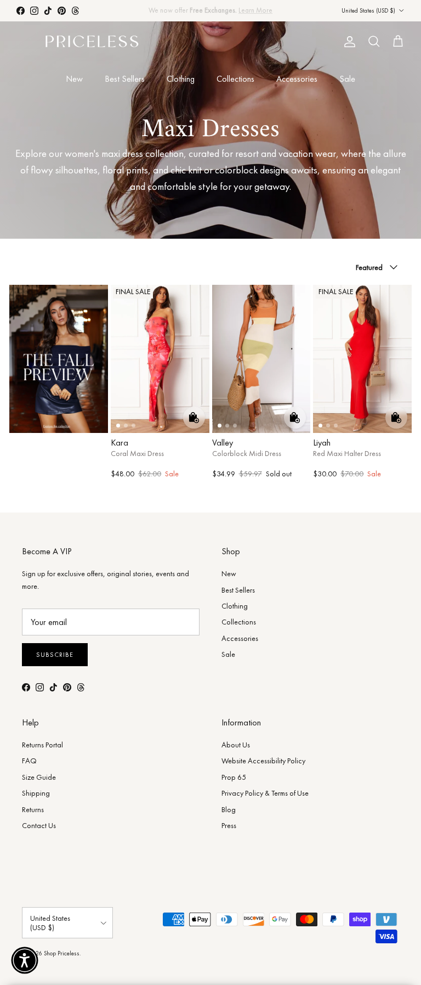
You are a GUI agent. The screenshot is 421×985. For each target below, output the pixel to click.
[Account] (347, 41)
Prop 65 (233, 777)
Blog (228, 809)
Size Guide (39, 777)
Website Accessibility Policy (263, 761)
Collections (235, 79)
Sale (347, 79)
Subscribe (54, 654)
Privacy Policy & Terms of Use (265, 793)
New (74, 79)
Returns (33, 809)
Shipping (36, 793)
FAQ (29, 761)
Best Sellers (125, 79)
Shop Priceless (61, 953)
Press (228, 825)
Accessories (296, 79)
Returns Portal (42, 745)
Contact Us (39, 825)
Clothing (181, 79)
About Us (235, 745)
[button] (24, 960)
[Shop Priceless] (91, 42)
